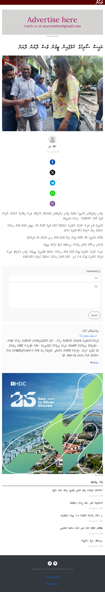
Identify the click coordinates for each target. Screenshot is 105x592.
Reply (96, 363)
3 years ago (89, 336)
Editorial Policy (52, 584)
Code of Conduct (53, 577)
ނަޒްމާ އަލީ (52, 146)
